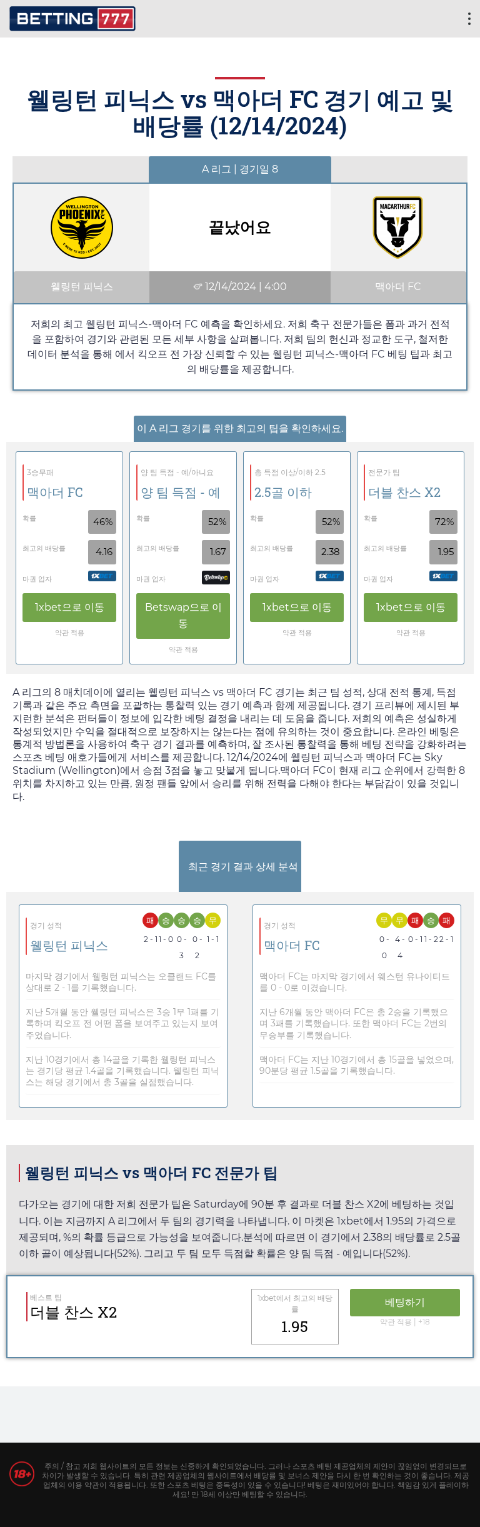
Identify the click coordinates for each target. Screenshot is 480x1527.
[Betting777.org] (72, 17)
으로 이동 (69, 607)
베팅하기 (405, 1302)
